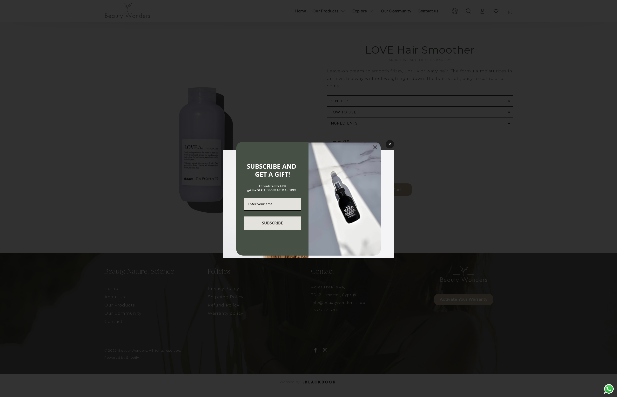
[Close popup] (390, 144)
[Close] (375, 147)
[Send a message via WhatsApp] (609, 389)
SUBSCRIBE (272, 223)
